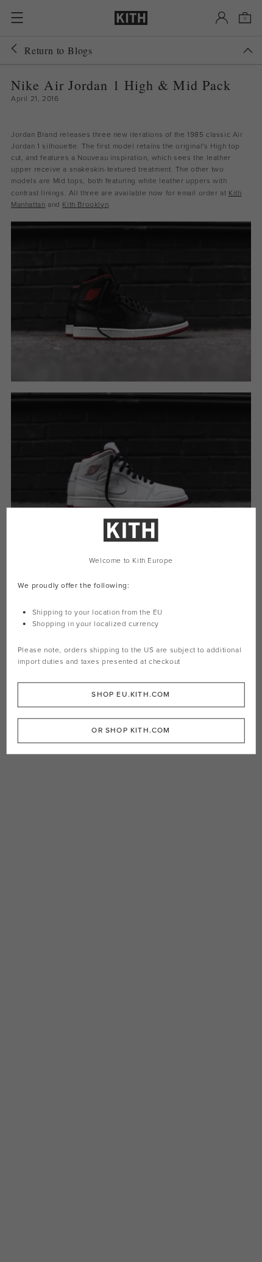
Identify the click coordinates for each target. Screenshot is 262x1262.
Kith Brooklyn (85, 204)
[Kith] (131, 18)
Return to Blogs (58, 50)
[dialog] (131, 630)
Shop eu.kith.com (130, 694)
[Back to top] (248, 50)
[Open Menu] (17, 18)
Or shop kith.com (130, 730)
